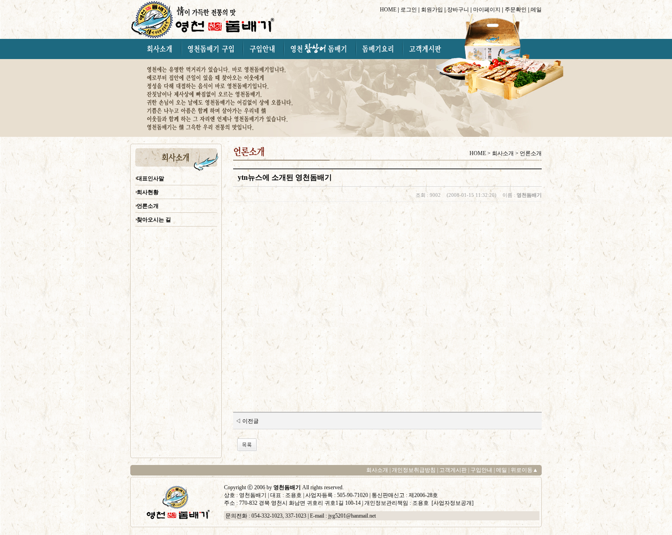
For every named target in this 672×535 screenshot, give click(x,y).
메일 (536, 9)
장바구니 (458, 9)
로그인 (408, 9)
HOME (388, 9)
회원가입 (432, 9)
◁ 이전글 (247, 421)
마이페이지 (487, 9)
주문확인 (516, 9)
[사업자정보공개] (452, 503)
